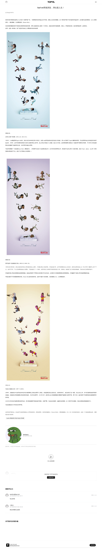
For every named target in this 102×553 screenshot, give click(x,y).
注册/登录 (51, 477)
